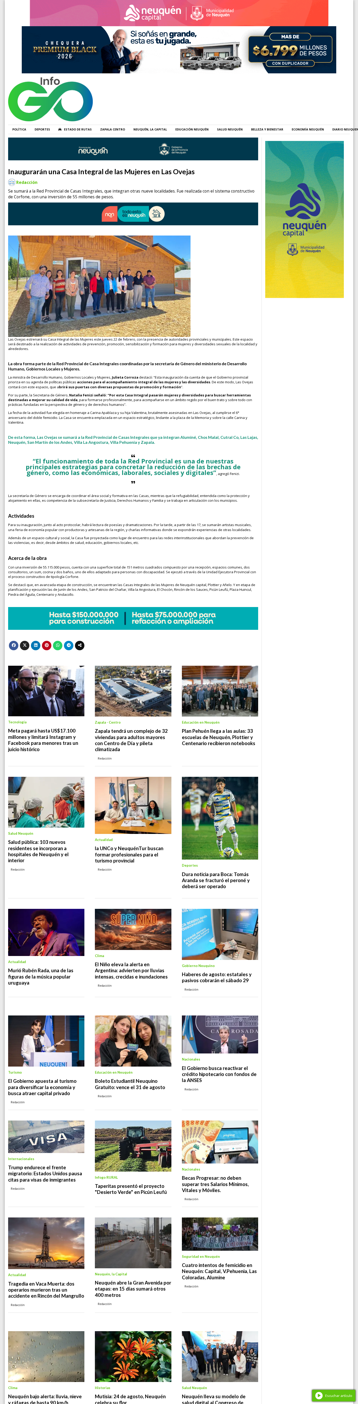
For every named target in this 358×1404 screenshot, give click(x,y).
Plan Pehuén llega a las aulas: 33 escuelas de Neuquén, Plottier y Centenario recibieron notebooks (218, 737)
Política (19, 129)
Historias (102, 1388)
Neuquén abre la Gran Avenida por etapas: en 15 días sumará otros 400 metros (133, 1289)
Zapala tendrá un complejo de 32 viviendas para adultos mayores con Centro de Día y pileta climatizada (131, 740)
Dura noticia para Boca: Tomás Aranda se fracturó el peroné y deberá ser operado (216, 880)
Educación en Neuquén (201, 722)
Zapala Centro (112, 129)
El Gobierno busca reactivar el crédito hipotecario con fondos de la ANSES (219, 1074)
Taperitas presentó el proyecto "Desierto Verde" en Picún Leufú (131, 1189)
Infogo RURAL (106, 1177)
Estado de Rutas (78, 129)
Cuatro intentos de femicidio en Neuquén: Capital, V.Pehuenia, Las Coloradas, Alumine (219, 1271)
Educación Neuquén (192, 129)
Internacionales (21, 1159)
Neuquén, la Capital (150, 129)
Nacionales (191, 1059)
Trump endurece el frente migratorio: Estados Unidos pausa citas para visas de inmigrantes (45, 1174)
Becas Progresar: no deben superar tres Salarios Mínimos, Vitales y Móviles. (215, 1184)
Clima (99, 956)
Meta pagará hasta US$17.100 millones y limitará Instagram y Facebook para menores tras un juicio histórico (43, 740)
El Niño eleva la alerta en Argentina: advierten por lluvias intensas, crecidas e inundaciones (131, 971)
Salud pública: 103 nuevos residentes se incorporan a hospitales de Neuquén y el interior (38, 851)
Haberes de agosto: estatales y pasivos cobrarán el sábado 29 (217, 977)
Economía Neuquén (308, 129)
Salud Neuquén (230, 129)
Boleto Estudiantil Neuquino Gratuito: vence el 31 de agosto (130, 1084)
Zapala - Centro (108, 722)
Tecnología (17, 722)
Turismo (15, 1072)
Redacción (26, 182)
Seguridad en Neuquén (201, 1256)
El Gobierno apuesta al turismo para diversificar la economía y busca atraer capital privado (42, 1087)
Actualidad (104, 840)
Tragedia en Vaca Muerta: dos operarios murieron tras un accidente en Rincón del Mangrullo (46, 1290)
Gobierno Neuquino (198, 966)
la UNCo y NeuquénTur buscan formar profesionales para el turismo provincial (129, 854)
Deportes (42, 129)
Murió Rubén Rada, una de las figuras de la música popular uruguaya (40, 977)
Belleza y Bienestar (267, 129)
